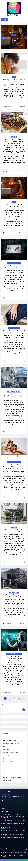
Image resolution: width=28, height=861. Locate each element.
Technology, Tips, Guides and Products (14, 653)
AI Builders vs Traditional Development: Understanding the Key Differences (14, 658)
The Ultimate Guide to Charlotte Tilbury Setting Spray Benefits (13, 856)
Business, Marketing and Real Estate (16, 34)
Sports (4, 774)
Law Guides (5, 765)
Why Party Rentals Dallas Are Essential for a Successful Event (14, 531)
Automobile (5, 737)
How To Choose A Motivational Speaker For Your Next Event (14, 267)
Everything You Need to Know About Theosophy (14, 205)
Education (14, 201)
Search (4, 705)
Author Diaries (14, 15)
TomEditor (7, 171)
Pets (4, 771)
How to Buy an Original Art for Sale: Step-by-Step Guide (14, 830)
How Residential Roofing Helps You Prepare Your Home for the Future (14, 596)
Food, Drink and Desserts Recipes (10, 752)
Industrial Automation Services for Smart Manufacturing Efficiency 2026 (13, 396)
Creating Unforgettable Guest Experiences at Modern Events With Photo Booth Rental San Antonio (14, 467)
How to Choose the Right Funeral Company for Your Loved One (15, 850)
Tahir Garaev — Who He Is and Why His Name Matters (14, 853)
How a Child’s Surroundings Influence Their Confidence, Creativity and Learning (14, 141)
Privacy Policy (4, 803)
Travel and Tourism (7, 780)
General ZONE (14, 136)
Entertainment (6, 749)
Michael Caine (8, 106)
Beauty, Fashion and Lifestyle (14, 328)
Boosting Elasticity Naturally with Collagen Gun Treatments (15, 852)
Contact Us (3, 806)
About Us (3, 808)
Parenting (14, 77)
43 (19, 698)
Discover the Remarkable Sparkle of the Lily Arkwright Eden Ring (14, 332)
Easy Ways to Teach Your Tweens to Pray (14, 81)
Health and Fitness (7, 758)
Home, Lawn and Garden (14, 592)
